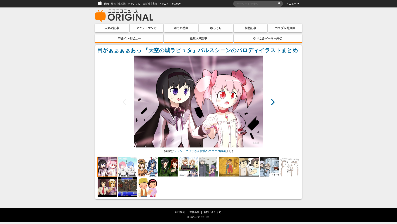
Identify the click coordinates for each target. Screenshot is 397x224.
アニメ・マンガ (146, 28)
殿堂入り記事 (198, 38)
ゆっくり (216, 28)
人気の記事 (112, 28)
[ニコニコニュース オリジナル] (124, 16)
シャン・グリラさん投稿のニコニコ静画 (200, 151)
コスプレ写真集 (285, 28)
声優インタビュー (129, 38)
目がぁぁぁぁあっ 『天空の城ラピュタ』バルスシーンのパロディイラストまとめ (197, 50)
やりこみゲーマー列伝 (267, 38)
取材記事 (250, 28)
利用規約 (180, 212)
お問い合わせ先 (212, 212)
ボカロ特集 (181, 28)
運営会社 (194, 212)
